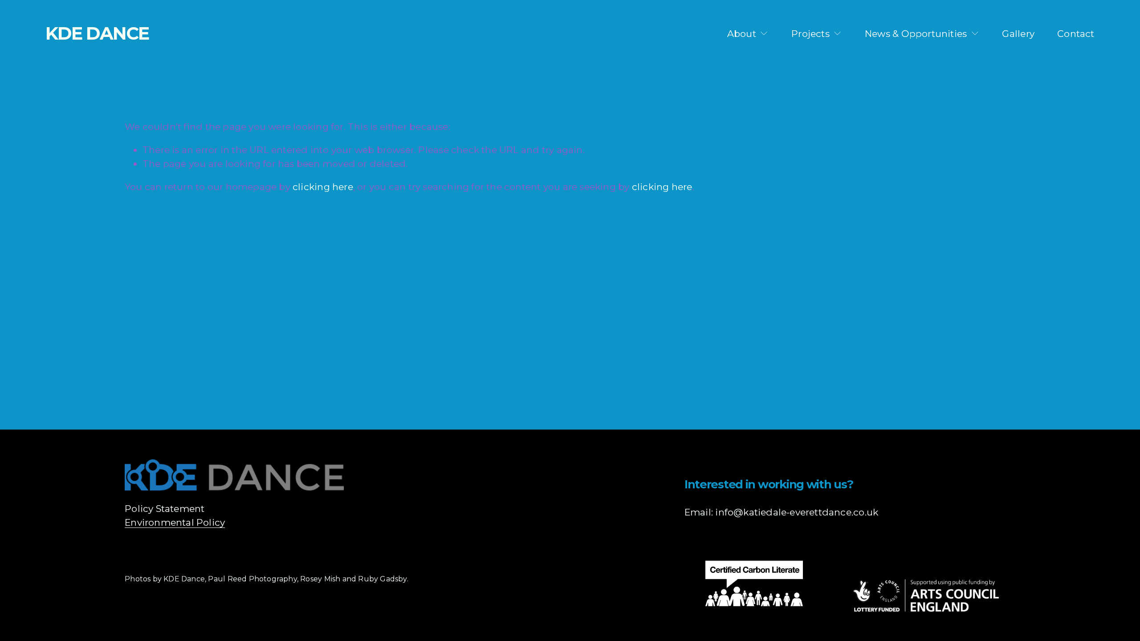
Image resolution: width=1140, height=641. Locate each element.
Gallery (1018, 33)
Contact (1075, 33)
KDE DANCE (97, 33)
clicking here (323, 186)
